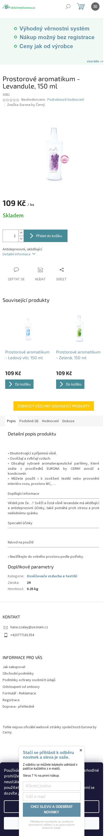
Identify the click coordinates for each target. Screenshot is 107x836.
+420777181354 (22, 635)
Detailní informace (17, 254)
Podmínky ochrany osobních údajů (29, 680)
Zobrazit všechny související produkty (54, 406)
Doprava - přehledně (18, 706)
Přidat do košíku (49, 235)
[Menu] (95, 6)
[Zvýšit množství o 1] (21, 233)
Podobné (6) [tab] (28, 421)
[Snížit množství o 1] (21, 239)
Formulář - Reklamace (19, 693)
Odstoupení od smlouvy (21, 686)
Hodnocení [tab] (50, 421)
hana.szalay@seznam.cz (29, 627)
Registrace (11, 700)
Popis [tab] (11, 421)
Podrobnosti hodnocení (65, 99)
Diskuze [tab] (68, 421)
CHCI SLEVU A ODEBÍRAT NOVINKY (52, 809)
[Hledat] (68, 6)
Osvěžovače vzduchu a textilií (52, 576)
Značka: (26, 104)
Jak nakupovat (14, 667)
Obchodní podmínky (18, 673)
